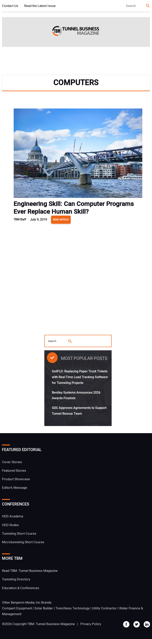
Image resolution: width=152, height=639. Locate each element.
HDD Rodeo (10, 525)
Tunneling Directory (16, 579)
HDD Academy (12, 516)
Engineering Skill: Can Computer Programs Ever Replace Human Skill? (74, 207)
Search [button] (148, 6)
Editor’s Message (14, 487)
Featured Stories (14, 470)
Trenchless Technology (72, 608)
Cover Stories (12, 462)
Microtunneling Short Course (23, 542)
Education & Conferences (20, 588)
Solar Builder (43, 608)
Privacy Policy (90, 624)
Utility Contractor (104, 608)
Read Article (61, 219)
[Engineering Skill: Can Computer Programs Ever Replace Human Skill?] (78, 154)
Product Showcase (16, 479)
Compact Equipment (17, 608)
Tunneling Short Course (19, 533)
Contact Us (10, 5)
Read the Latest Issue (40, 5)
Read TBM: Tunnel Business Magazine (30, 570)
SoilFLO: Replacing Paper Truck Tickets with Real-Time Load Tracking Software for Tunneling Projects (80, 377)
